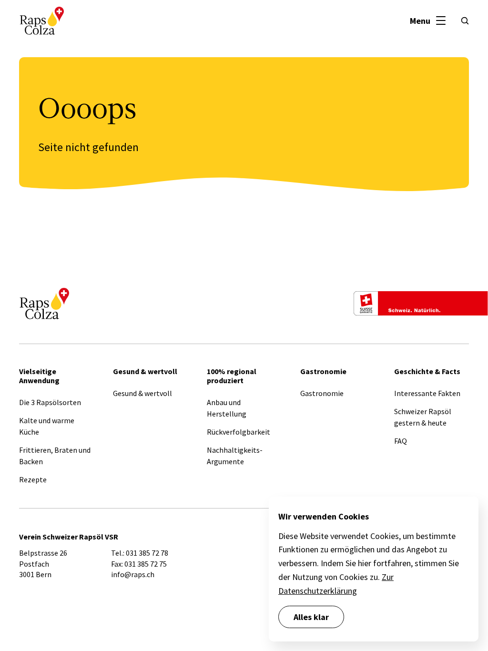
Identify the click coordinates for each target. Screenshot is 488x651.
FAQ (400, 441)
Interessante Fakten (427, 393)
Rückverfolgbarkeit (238, 432)
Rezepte (33, 479)
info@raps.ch (132, 574)
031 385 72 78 (147, 553)
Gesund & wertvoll (142, 393)
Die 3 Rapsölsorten (50, 402)
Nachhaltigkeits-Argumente (235, 455)
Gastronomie (322, 393)
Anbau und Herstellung (226, 407)
